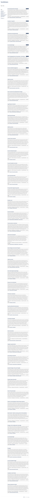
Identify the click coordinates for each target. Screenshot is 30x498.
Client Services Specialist (12, 234)
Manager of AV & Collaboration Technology (14, 425)
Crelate (28, 497)
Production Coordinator (11, 293)
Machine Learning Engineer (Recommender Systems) (16, 401)
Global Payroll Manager (11, 115)
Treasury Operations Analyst (12, 484)
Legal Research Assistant (12, 104)
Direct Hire (2, 13)
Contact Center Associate (12, 138)
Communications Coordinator (12, 223)
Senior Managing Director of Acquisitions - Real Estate (16, 56)
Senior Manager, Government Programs (14, 247)
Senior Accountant (11, 330)
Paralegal (9, 448)
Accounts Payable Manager (12, 460)
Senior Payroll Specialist (11, 175)
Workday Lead (10, 200)
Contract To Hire (3, 12)
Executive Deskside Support (12, 150)
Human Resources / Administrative (3, 16)
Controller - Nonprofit (11, 21)
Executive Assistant (11, 211)
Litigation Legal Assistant (12, 344)
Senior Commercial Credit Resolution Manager (15, 91)
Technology (2, 18)
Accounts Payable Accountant (12, 163)
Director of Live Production (12, 282)
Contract (2, 11)
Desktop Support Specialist (12, 379)
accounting (16, 17)
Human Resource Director (12, 355)
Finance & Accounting (3, 14)
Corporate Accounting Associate (13, 33)
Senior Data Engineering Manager (13, 270)
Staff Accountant (10, 79)
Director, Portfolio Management (13, 67)
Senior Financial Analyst (11, 390)
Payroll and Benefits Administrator (13, 306)
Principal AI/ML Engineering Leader (13, 187)
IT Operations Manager (11, 318)
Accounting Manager (11, 436)
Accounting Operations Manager (13, 8)
